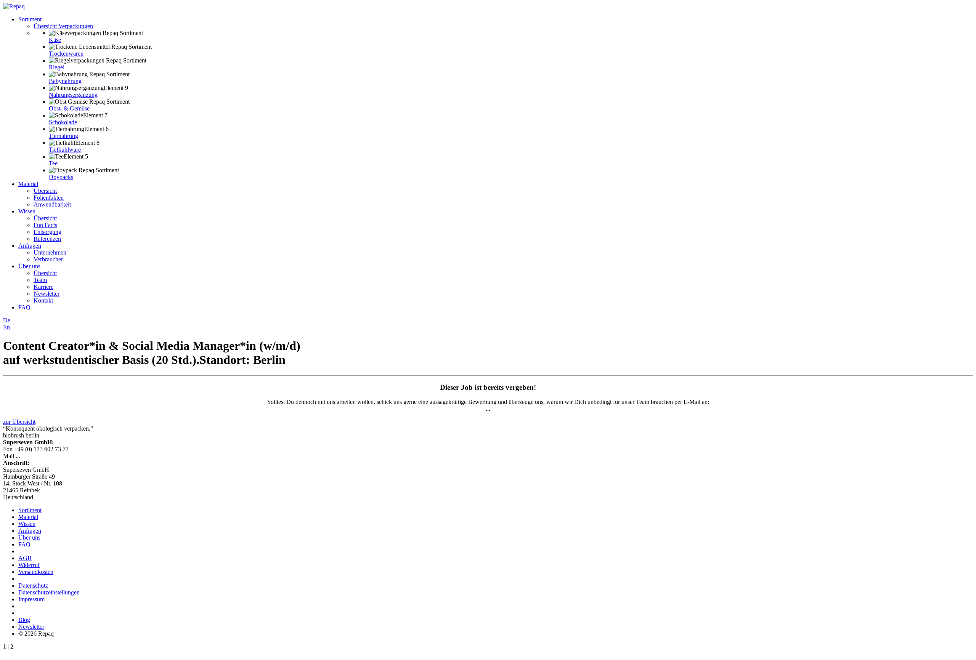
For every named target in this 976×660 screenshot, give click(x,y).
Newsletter (46, 293)
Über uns (29, 266)
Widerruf (29, 565)
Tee (53, 163)
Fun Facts (45, 225)
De (6, 320)
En (6, 327)
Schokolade (63, 122)
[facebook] (20, 613)
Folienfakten (49, 197)
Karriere (43, 287)
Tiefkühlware (65, 149)
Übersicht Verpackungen (63, 26)
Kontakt (43, 300)
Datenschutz (33, 585)
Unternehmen (50, 252)
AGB (25, 558)
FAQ (24, 307)
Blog (24, 620)
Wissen (26, 211)
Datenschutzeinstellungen (49, 592)
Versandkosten (35, 572)
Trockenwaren (66, 53)
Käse (55, 40)
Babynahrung (65, 81)
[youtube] (34, 613)
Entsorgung (47, 232)
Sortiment (30, 19)
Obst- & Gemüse (69, 108)
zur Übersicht (19, 421)
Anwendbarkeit (52, 204)
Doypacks (61, 177)
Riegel (56, 67)
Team (40, 280)
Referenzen (47, 238)
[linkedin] (29, 613)
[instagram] (25, 613)
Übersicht (45, 190)
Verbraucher (48, 259)
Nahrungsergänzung (73, 94)
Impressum (31, 599)
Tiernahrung (63, 136)
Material (28, 184)
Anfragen (29, 245)
